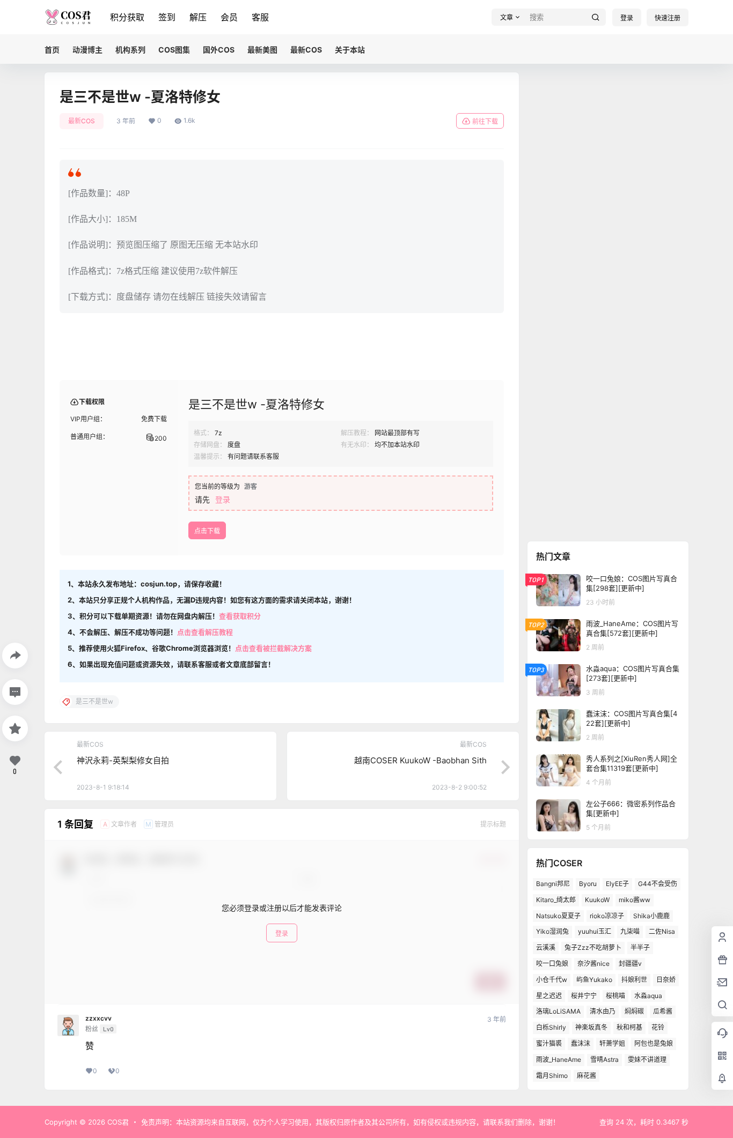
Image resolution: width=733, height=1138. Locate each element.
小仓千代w (551, 980)
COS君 (117, 1122)
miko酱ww (634, 900)
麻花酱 (586, 1076)
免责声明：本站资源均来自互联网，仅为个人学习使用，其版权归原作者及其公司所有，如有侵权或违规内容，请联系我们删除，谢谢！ (350, 1122)
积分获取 (127, 17)
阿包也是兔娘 (653, 1043)
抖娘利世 (634, 980)
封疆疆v (630, 964)
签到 (166, 17)
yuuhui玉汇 (594, 931)
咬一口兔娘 (552, 964)
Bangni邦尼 (553, 884)
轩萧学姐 (612, 1043)
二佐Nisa (662, 931)
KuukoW (597, 900)
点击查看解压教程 (205, 632)
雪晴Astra (604, 1059)
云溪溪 (545, 947)
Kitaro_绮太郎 (556, 900)
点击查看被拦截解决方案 (273, 648)
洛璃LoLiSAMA (558, 1011)
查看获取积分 (240, 616)
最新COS (81, 121)
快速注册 (667, 18)
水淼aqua (648, 996)
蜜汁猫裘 (549, 1043)
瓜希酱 (662, 1011)
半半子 (640, 947)
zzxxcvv (98, 1018)
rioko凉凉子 (607, 916)
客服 (260, 17)
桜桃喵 (615, 996)
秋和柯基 (629, 1027)
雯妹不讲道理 (647, 1059)
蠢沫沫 (580, 1043)
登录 (626, 18)
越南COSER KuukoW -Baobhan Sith (420, 760)
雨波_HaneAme (558, 1059)
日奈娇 (666, 980)
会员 (229, 17)
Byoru (588, 884)
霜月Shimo (552, 1076)
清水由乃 (602, 1011)
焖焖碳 (634, 1011)
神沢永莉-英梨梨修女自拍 (123, 760)
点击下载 (207, 531)
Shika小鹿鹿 (651, 916)
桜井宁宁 (584, 996)
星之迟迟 (549, 996)
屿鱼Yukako (594, 980)
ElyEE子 (617, 884)
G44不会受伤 (657, 884)
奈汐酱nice (593, 964)
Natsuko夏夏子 (558, 916)
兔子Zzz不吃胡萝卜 (593, 947)
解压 (198, 17)
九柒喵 (630, 931)
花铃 (657, 1027)
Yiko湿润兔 (552, 931)
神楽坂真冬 (591, 1027)
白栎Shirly (551, 1027)
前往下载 (485, 121)
